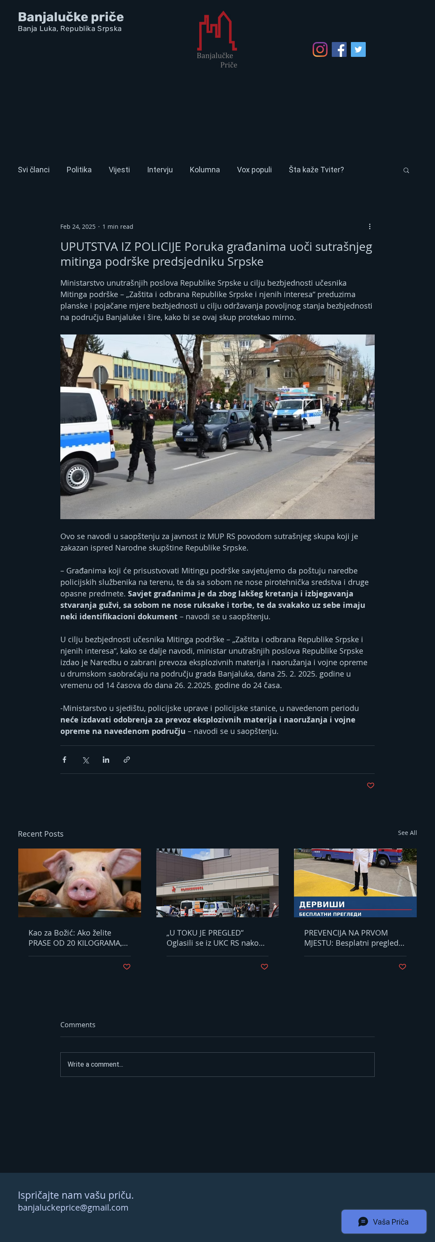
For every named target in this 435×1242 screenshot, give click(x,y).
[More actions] (369, 226)
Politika (79, 169)
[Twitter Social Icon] (358, 49)
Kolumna (205, 169)
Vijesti (119, 169)
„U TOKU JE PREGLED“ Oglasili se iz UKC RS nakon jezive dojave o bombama (215, 937)
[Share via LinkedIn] (106, 760)
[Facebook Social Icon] (339, 49)
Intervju (160, 169)
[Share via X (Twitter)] (85, 760)
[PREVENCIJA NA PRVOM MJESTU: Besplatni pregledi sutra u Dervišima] (355, 883)
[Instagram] (320, 49)
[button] (406, 169)
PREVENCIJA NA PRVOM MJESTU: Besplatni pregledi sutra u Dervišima (352, 937)
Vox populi (254, 169)
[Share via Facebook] (64, 760)
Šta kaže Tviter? (316, 169)
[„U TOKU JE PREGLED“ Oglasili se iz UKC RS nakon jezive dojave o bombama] (217, 883)
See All (407, 833)
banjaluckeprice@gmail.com (73, 1207)
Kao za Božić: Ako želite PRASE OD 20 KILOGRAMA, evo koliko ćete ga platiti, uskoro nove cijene (75, 937)
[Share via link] (127, 760)
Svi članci (34, 169)
